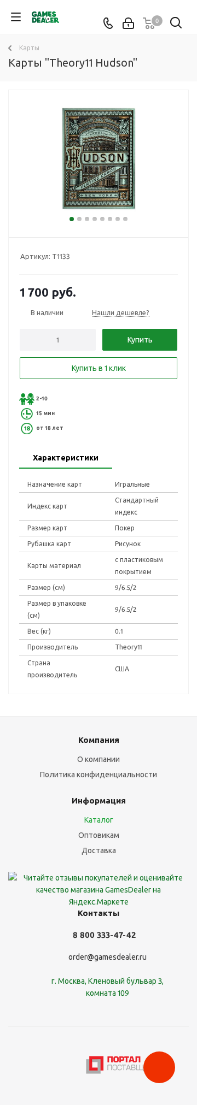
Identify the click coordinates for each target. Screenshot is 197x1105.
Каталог (98, 820)
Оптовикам (98, 835)
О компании (98, 759)
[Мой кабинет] (128, 23)
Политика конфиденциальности (98, 774)
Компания (98, 739)
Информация (99, 800)
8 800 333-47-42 (104, 934)
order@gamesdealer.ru (107, 957)
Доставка (99, 850)
